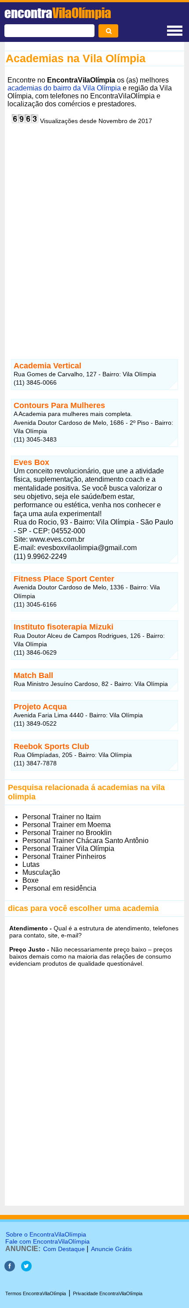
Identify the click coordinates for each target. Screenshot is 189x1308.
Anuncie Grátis (111, 1248)
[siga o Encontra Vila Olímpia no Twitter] (26, 1269)
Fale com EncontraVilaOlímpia (47, 1241)
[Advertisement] (94, 232)
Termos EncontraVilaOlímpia (35, 1293)
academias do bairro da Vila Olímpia (64, 88)
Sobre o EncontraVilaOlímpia (46, 1234)
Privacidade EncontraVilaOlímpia (107, 1293)
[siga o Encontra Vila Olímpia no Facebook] (9, 1269)
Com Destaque (64, 1248)
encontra (57, 12)
